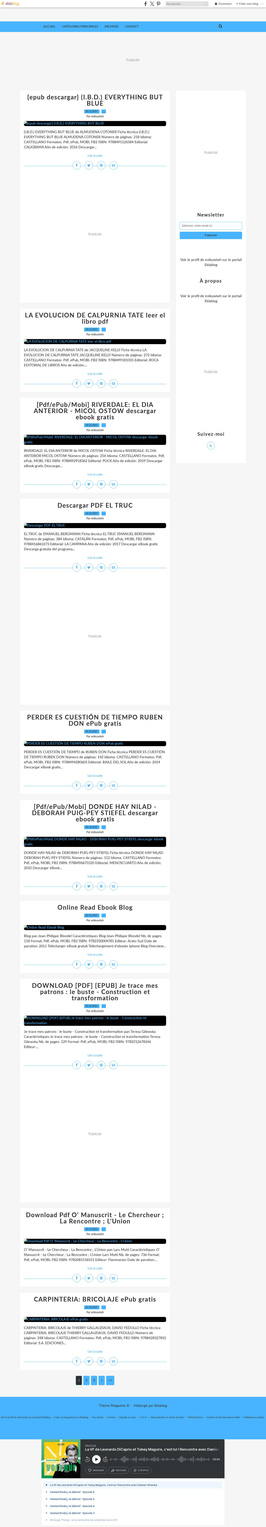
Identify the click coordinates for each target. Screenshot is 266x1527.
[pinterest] (158, 4)
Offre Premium (195, 1417)
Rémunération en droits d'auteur (167, 1417)
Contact (132, 26)
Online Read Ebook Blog (95, 908)
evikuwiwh (213, 260)
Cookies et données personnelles (223, 1417)
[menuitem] (49, 26)
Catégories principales (80, 26)
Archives (111, 26)
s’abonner (98, 1470)
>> (110, 1380)
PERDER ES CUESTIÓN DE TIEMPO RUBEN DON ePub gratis (95, 720)
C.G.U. (143, 1417)
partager (121, 1470)
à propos (143, 1470)
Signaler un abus (128, 1417)
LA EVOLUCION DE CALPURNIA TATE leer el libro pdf (95, 318)
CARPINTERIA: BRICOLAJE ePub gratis (95, 1299)
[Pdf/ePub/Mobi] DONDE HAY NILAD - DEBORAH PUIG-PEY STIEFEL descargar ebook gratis (95, 813)
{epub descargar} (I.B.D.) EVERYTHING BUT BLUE (95, 100)
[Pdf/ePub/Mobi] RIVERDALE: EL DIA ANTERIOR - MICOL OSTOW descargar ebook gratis (95, 411)
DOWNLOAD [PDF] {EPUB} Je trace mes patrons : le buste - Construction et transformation (95, 992)
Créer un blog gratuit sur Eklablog (71, 1417)
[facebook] (145, 4)
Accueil (49, 26)
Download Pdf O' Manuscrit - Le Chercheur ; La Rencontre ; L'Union (95, 1218)
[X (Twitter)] (152, 4)
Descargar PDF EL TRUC (95, 506)
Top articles (98, 1417)
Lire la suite (95, 155)
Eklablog (160, 1406)
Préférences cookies (254, 1417)
